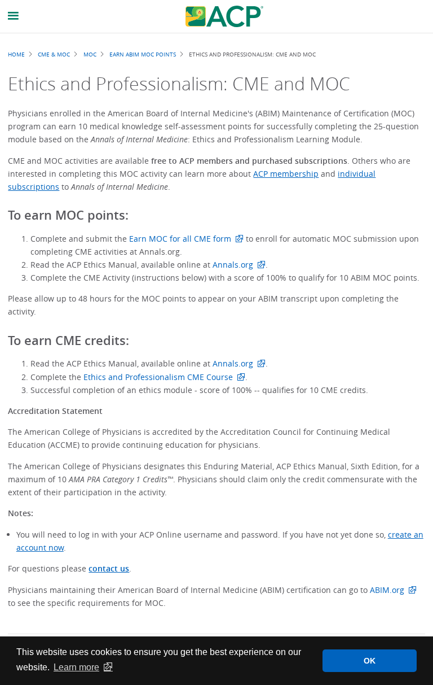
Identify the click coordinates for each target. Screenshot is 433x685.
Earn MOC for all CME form (180, 238)
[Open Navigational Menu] (13, 16)
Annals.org (233, 264)
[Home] (224, 16)
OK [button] (369, 660)
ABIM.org (387, 589)
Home (16, 54)
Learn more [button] (76, 667)
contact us (109, 568)
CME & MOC (54, 54)
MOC (89, 54)
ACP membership (286, 173)
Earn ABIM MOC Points (142, 54)
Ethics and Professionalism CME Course (158, 377)
